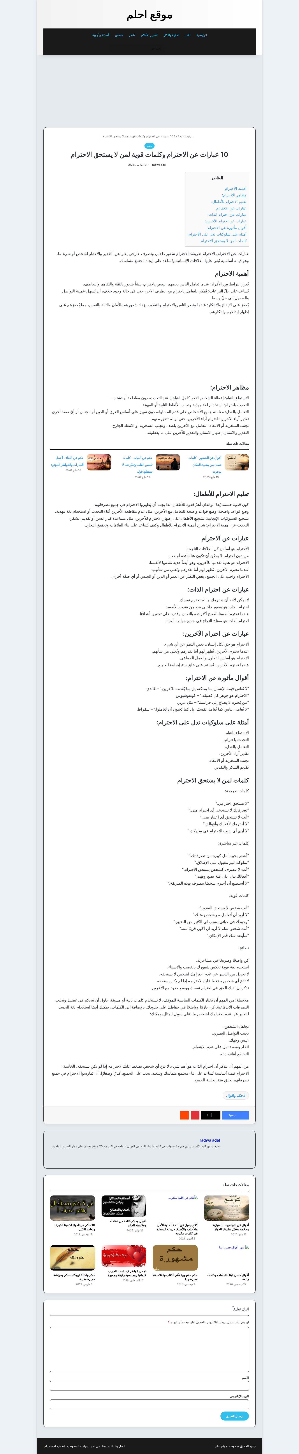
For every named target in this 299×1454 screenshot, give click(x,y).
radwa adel (159, 164)
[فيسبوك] (217, 1153)
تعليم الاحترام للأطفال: (228, 201)
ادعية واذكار (171, 35)
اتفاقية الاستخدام (54, 1446)
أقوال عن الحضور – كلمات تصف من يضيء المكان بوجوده (204, 464)
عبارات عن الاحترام (231, 208)
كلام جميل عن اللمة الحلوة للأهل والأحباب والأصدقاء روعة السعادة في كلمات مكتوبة (177, 1229)
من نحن (95, 1446)
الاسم (245, 1377)
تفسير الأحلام (149, 35)
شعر (132, 35)
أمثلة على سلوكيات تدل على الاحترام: (217, 234)
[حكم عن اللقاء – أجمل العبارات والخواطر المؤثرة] (99, 462)
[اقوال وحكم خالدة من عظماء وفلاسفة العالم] (124, 1206)
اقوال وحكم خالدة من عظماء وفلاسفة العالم (128, 1223)
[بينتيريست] (195, 1115)
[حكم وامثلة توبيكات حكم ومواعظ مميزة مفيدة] (72, 1257)
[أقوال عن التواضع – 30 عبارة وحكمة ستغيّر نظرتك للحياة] (226, 1208)
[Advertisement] (225, 90)
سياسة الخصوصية (77, 1446)
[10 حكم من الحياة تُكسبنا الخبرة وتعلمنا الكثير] (72, 1208)
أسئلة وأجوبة (100, 35)
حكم (178, 136)
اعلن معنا (107, 1446)
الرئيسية (202, 35)
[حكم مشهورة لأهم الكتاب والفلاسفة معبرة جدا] (175, 1257)
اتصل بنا (120, 1446)
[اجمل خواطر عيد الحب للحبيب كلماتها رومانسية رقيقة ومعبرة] (124, 1256)
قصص (119, 35)
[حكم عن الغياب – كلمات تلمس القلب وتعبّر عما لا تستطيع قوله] (168, 462)
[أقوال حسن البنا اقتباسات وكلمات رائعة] (226, 1257)
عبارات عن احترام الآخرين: (225, 221)
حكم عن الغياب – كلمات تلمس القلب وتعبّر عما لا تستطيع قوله (137, 464)
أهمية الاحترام (235, 188)
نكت (187, 35)
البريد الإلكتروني (239, 1396)
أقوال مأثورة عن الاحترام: (226, 227)
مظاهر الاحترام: (234, 195)
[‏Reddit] (184, 1115)
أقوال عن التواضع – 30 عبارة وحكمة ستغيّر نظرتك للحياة (231, 1227)
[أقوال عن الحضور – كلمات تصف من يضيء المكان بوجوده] (237, 462)
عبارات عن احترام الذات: (227, 214)
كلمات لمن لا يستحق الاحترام (223, 240)
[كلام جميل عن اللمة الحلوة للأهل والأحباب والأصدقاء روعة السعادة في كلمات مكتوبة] (175, 1208)
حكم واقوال (234, 1095)
